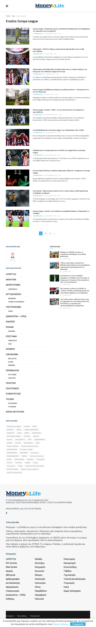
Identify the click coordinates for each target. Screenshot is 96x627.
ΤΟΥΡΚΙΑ (18, 463)
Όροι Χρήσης (22, 616)
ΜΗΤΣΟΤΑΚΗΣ (12, 449)
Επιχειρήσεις (20, 439)
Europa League (21, 16)
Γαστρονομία (13, 306)
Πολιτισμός (12, 388)
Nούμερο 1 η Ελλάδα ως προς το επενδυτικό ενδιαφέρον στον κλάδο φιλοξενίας (73, 254)
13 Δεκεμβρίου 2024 (51, 175)
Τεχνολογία (12, 341)
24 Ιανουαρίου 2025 (51, 155)
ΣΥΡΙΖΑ (9, 463)
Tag (13, 16)
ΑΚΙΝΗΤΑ (10, 430)
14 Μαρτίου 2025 (50, 74)
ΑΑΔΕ (35, 426)
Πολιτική (11, 383)
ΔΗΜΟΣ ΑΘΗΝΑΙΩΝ (31, 430)
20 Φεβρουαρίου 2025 (51, 114)
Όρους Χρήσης (60, 624)
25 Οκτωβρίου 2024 (51, 195)
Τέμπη (35, 463)
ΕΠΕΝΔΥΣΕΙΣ (36, 433)
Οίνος (10, 311)
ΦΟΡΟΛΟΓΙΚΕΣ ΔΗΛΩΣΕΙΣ (35, 466)
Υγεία (10, 344)
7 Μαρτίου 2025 (49, 94)
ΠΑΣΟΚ (24, 456)
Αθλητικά (11, 279)
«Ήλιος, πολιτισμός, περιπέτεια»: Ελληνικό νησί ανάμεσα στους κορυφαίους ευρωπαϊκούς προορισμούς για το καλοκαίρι (75, 266)
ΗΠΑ (29, 439)
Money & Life (38, 33)
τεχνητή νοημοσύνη (14, 472)
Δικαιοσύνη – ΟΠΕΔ (16, 316)
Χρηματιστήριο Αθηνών (29, 469)
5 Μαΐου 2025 (49, 54)
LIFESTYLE (11, 274)
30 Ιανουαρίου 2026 (51, 33)
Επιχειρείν (11, 365)
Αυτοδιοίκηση (13, 294)
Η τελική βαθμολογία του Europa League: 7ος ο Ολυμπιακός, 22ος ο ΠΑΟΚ (58, 130)
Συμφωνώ (77, 624)
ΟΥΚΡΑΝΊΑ (24, 453)
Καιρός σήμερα (12, 446)
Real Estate (12, 359)
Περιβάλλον (12, 370)
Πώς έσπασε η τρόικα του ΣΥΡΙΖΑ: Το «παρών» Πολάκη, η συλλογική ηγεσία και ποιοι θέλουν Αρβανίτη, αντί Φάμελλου (74, 291)
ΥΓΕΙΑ (20, 466)
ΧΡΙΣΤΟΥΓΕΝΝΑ (12, 469)
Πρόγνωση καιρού (36, 456)
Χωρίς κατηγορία (15, 411)
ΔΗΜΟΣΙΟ (10, 433)
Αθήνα (19, 430)
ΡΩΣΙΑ (9, 459)
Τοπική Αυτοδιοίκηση (16, 302)
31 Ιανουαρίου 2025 (51, 132)
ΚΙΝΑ (37, 443)
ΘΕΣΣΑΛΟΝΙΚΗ (39, 439)
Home (8, 16)
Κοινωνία (11, 331)
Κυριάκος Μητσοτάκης (29, 446)
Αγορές (10, 362)
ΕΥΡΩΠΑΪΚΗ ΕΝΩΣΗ (14, 436)
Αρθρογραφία (13, 284)
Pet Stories (12, 375)
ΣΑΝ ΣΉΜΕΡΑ (19, 459)
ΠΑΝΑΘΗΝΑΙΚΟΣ (13, 456)
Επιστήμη (11, 336)
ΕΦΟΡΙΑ (36, 436)
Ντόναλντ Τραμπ (26, 449)
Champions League (14, 426)
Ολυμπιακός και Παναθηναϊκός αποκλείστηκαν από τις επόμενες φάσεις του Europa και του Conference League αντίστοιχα (60, 70)
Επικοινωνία (35, 616)
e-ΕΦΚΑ (27, 426)
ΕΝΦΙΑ (27, 433)
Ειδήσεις (10, 321)
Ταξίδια (10, 399)
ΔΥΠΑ (19, 433)
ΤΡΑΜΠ (27, 463)
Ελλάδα (10, 327)
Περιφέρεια (12, 299)
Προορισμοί (12, 403)
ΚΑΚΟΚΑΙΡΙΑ (28, 443)
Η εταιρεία (9, 616)
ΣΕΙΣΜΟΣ (30, 459)
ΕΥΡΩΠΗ (27, 436)
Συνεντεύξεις (13, 393)
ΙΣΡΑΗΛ (9, 443)
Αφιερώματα (12, 289)
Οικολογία (12, 378)
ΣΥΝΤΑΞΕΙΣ (40, 459)
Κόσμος (10, 349)
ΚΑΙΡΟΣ (18, 443)
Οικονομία (12, 354)
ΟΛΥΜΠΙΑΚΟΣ (12, 453)
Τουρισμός (12, 407)
